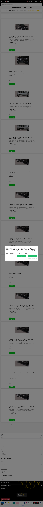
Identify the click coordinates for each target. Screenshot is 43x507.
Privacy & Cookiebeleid (32, 258)
